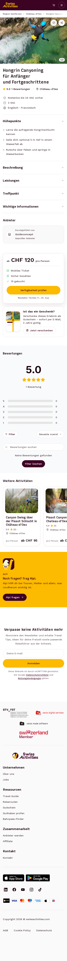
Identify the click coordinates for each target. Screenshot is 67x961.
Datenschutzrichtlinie (37, 675)
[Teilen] (61, 23)
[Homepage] (10, 5)
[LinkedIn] (6, 890)
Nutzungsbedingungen (29, 678)
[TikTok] (40, 890)
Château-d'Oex (34, 14)
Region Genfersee (12, 14)
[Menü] (61, 5)
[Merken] (54, 23)
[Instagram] (31, 890)
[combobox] (50, 434)
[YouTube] (23, 890)
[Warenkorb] (54, 5)
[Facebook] (14, 890)
